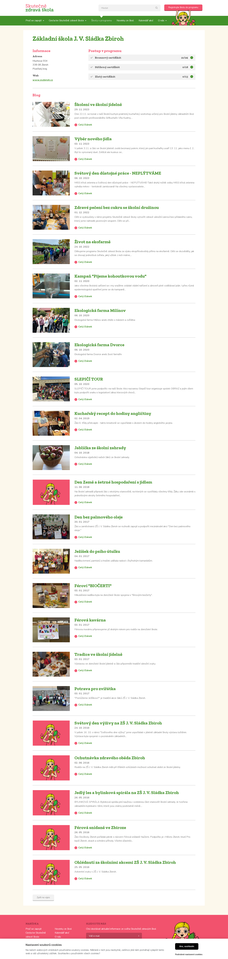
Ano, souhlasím (186, 946)
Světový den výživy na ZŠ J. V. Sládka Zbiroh (118, 723)
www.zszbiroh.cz (43, 80)
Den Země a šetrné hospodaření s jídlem (113, 482)
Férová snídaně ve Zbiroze (100, 827)
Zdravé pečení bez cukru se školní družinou (116, 207)
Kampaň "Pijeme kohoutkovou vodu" (110, 276)
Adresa (37, 56)
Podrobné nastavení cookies (188, 954)
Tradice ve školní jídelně (98, 654)
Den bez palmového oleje (98, 517)
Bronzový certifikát (108, 57)
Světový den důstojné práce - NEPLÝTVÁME (117, 173)
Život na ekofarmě (92, 241)
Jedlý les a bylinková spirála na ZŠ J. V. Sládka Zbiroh (126, 792)
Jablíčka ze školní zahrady (100, 447)
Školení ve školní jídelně (98, 104)
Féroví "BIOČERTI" (93, 585)
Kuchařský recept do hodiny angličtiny (112, 413)
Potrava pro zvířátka (95, 688)
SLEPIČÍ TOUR (88, 379)
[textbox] (129, 8)
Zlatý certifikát (105, 76)
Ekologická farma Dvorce (99, 344)
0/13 (185, 76)
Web (36, 75)
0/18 (185, 67)
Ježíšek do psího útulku (97, 551)
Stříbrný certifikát (107, 67)
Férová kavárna (90, 620)
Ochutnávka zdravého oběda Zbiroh (109, 757)
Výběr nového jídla (93, 138)
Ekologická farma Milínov (100, 310)
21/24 (184, 57)
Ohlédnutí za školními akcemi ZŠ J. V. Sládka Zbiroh (125, 862)
